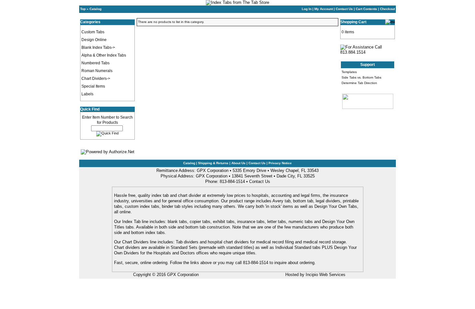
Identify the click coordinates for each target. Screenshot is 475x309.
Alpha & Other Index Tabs (103, 55)
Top (83, 9)
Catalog (95, 9)
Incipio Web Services (325, 274)
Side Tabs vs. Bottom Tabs (361, 77)
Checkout (387, 9)
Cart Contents (366, 9)
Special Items (93, 86)
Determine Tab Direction (359, 83)
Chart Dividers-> (95, 78)
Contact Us (344, 9)
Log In (306, 9)
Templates (349, 72)
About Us (238, 163)
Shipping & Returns (213, 163)
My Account (323, 9)
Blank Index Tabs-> (98, 47)
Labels (87, 94)
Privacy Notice (280, 163)
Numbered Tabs (95, 63)
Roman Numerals (96, 71)
